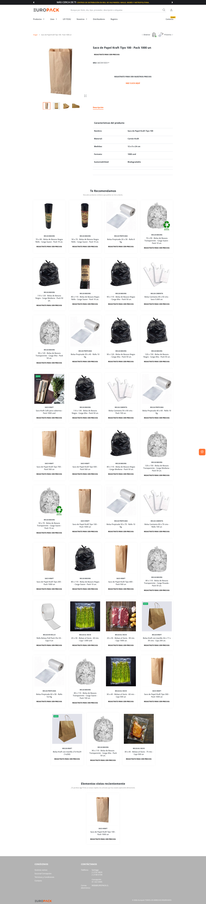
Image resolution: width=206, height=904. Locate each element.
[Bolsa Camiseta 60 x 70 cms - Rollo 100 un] (157, 501)
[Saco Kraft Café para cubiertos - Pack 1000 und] (49, 389)
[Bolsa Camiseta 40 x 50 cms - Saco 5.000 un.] (157, 274)
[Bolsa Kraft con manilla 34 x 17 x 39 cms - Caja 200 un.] (157, 616)
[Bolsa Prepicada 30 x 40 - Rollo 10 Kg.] (85, 331)
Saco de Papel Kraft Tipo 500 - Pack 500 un (85, 468)
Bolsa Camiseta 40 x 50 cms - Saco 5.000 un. (156, 298)
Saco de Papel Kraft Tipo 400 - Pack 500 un (121, 583)
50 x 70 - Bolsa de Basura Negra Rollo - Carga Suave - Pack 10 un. (85, 240)
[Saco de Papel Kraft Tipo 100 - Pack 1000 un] (85, 501)
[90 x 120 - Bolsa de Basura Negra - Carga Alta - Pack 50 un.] (121, 331)
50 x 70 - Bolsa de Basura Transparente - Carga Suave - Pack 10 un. (49, 525)
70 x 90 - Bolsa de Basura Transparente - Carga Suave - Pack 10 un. (156, 240)
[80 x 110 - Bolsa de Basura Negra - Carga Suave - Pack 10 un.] (85, 559)
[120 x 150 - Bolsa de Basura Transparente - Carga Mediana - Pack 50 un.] (157, 444)
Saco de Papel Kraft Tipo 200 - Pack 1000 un (49, 583)
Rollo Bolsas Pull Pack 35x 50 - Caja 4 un (49, 639)
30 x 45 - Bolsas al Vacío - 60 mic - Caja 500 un (121, 695)
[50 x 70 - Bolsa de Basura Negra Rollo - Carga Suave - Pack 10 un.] (85, 216)
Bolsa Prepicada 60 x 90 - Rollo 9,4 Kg (49, 695)
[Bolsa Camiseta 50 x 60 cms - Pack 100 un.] (121, 389)
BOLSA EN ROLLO (49, 635)
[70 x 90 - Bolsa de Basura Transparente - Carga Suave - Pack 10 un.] (157, 216)
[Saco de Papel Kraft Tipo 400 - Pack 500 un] (121, 559)
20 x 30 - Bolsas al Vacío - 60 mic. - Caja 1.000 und (85, 639)
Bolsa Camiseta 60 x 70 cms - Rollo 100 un (156, 525)
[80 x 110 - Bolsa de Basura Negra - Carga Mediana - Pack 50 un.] (121, 444)
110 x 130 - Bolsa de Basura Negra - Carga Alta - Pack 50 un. (85, 411)
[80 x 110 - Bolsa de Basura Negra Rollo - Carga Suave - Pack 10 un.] (85, 274)
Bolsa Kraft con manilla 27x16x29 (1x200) (67, 752)
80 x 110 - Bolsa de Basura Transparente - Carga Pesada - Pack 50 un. (157, 583)
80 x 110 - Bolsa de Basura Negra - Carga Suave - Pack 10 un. (85, 583)
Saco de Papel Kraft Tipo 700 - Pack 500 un (49, 468)
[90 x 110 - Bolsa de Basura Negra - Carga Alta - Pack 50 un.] (121, 274)
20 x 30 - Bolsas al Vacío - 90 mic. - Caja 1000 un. (121, 639)
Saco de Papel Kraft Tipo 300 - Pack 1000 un (156, 695)
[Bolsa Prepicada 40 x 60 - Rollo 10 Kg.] (157, 389)
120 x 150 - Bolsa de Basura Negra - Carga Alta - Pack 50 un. (156, 355)
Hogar (35, 35)
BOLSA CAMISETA (157, 293)
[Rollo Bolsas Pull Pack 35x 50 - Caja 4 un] (49, 616)
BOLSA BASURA (49, 236)
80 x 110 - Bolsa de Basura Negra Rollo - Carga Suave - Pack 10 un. (85, 298)
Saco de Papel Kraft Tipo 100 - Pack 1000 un (85, 525)
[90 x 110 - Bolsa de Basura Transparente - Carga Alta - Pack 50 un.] (103, 729)
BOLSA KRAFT (157, 635)
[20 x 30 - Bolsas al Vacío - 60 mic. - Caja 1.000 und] (85, 616)
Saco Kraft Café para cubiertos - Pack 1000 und (49, 411)
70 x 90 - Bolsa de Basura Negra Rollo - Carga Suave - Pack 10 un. (49, 240)
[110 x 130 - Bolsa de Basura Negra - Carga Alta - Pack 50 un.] (85, 389)
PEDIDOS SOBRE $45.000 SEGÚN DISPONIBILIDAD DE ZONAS (114, 2)
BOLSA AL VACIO (85, 635)
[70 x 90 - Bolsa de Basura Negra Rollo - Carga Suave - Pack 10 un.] (49, 216)
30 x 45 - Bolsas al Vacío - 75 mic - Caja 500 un (139, 752)
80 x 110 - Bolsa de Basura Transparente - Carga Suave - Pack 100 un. (85, 695)
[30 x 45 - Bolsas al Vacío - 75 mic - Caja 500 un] (139, 729)
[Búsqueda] (164, 10)
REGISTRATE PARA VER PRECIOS (107, 54)
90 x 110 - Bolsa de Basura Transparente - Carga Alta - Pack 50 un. (103, 753)
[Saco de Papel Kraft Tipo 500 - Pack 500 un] (85, 444)
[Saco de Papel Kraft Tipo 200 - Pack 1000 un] (49, 559)
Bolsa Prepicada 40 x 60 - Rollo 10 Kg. (156, 411)
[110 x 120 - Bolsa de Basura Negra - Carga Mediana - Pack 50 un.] (49, 274)
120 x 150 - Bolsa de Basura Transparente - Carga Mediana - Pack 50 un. (156, 468)
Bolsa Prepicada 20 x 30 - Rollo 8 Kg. (121, 240)
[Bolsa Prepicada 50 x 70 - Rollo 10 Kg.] (121, 501)
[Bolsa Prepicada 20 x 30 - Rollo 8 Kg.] (121, 216)
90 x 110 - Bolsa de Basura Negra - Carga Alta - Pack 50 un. (121, 298)
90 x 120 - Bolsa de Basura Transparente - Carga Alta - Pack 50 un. (49, 355)
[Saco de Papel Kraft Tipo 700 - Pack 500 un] (49, 444)
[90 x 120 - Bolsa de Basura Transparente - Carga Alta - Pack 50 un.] (49, 331)
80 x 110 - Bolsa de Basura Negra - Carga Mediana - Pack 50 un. (121, 468)
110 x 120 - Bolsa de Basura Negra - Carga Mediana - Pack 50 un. (49, 298)
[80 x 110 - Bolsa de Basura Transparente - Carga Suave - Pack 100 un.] (85, 671)
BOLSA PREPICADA (121, 236)
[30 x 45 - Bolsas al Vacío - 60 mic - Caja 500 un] (121, 671)
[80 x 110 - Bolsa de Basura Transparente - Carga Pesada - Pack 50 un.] (157, 559)
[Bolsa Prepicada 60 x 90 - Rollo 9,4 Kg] (49, 671)
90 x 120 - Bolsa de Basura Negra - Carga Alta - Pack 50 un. (121, 355)
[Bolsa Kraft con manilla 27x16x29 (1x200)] (67, 729)
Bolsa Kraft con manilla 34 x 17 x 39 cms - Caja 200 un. (157, 639)
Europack (141, 900)
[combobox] (118, 10)
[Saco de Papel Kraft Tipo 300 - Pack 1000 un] (157, 671)
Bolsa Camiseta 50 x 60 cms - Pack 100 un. (121, 411)
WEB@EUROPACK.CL (100, 885)
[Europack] (46, 10)
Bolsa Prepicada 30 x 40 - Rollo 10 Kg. (85, 355)
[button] (33, 2)
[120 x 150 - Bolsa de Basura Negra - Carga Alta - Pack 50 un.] (157, 331)
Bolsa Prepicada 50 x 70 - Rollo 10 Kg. (121, 525)
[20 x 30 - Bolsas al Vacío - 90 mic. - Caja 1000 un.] (121, 616)
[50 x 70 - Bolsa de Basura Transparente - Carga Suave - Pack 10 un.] (49, 501)
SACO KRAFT (49, 407)
